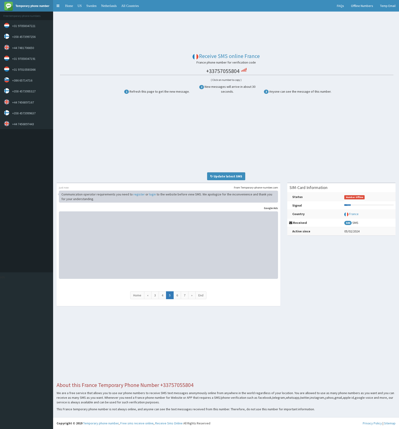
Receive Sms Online (169, 423)
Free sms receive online (137, 423)
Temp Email (388, 6)
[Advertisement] (25, 200)
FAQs (340, 6)
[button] (58, 6)
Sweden (91, 5)
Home (69, 5)
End (200, 295)
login (152, 194)
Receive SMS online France (229, 56)
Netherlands (109, 5)
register (139, 194)
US (80, 5)
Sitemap (390, 423)
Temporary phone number (101, 423)
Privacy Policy (372, 423)
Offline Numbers (362, 6)
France (354, 214)
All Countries (130, 5)
